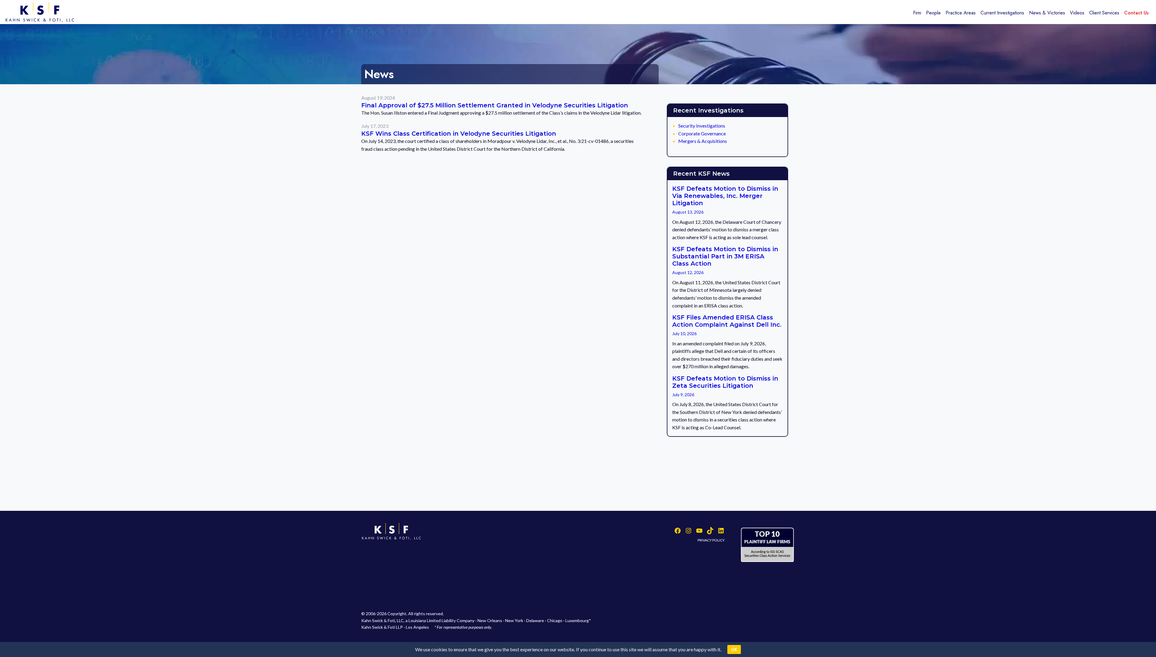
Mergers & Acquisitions (702, 141)
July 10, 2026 (684, 333)
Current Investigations (1002, 12)
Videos (1077, 12)
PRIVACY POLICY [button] (711, 540)
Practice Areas (961, 12)
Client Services (1104, 12)
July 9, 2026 (683, 394)
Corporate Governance (702, 133)
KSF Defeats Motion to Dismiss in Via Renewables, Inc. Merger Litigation (725, 196)
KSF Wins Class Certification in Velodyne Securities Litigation (458, 133)
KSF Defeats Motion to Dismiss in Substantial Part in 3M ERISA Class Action (725, 256)
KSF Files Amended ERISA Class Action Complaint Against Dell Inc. (727, 321)
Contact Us (1136, 12)
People (933, 12)
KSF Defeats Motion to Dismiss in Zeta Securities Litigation (725, 382)
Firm (917, 12)
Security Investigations (701, 125)
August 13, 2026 (688, 211)
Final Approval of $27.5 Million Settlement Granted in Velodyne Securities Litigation (494, 105)
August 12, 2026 (688, 272)
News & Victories (1047, 12)
